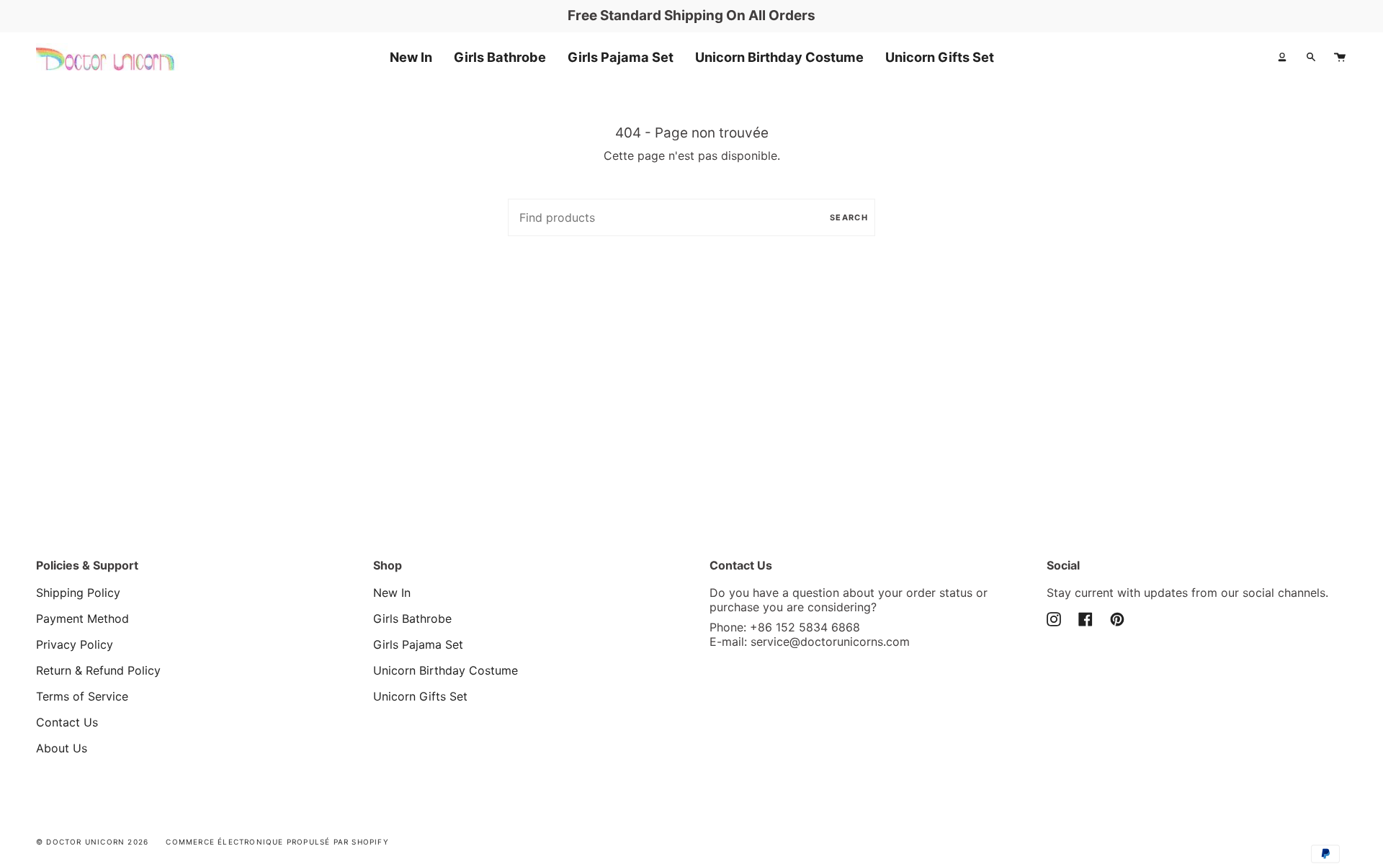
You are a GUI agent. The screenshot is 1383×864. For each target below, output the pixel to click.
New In (392, 592)
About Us (61, 748)
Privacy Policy (74, 644)
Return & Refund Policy (98, 670)
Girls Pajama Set (418, 644)
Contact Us (67, 722)
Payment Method (82, 618)
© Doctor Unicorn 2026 (92, 841)
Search (849, 217)
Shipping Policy (78, 592)
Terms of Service (82, 696)
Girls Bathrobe (412, 618)
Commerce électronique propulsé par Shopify (277, 841)
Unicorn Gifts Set (420, 696)
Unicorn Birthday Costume (445, 670)
